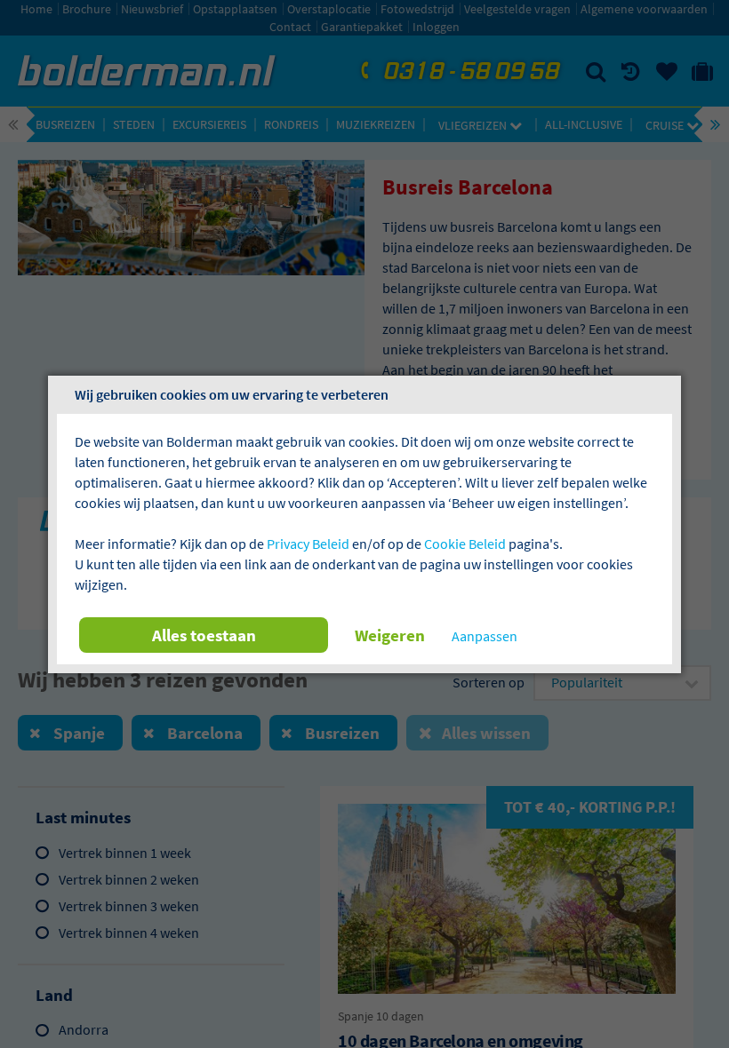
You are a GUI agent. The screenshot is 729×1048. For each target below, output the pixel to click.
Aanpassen (484, 636)
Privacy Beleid (308, 543)
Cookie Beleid (465, 543)
